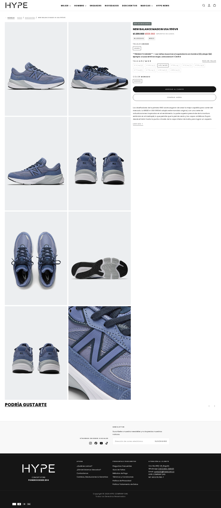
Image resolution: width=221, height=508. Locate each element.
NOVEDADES (112, 5)
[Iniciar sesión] (209, 5)
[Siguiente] (214, 406)
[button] (203, 5)
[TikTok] (106, 443)
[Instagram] (90, 443)
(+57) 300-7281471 (166, 469)
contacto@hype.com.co (164, 471)
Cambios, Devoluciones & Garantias (92, 477)
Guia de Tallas (119, 469)
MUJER (65, 5)
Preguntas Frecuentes (122, 466)
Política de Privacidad (122, 480)
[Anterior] (209, 406)
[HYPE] (38, 468)
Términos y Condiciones (123, 477)
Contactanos (82, 473)
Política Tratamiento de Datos (125, 484)
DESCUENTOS (129, 5)
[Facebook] (96, 443)
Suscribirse (161, 441)
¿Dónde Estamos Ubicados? (89, 469)
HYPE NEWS (162, 5)
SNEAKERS (95, 5)
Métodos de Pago (120, 473)
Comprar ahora (174, 97)
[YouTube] (101, 443)
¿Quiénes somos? (84, 466)
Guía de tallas (209, 61)
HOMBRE (79, 5)
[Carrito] (214, 5)
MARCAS (146, 5)
